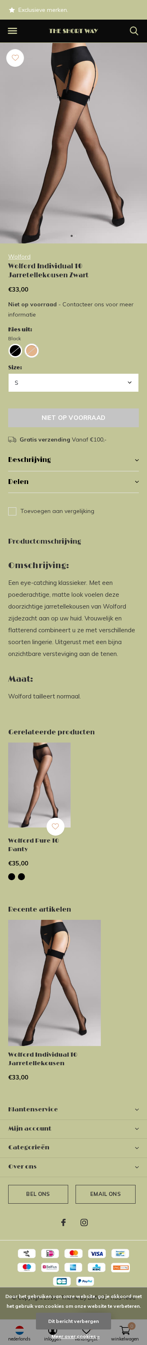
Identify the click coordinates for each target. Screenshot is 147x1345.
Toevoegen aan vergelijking (57, 511)
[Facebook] (63, 1222)
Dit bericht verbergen (73, 1321)
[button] (12, 31)
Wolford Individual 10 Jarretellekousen (42, 1059)
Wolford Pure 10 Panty (33, 845)
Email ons (105, 1194)
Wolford (19, 256)
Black (14, 338)
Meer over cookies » (75, 1336)
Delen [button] (18, 482)
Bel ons (38, 1194)
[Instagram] (84, 1222)
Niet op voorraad (73, 418)
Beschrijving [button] (29, 460)
